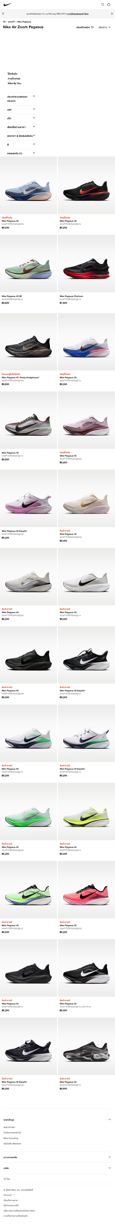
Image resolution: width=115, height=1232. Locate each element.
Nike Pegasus (24, 21)
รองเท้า (11, 21)
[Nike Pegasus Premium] (86, 263)
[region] (57, 129)
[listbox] (104, 27)
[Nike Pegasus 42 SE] (28, 263)
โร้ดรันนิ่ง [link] (12, 74)
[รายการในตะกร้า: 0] (108, 4)
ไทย (8, 1179)
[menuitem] (10, 1195)
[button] (21, 98)
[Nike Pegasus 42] (28, 185)
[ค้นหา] (102, 4)
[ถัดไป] (112, 13)
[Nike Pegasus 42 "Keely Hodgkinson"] (28, 342)
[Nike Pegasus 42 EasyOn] (28, 498)
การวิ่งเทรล (14, 79)
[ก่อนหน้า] (3, 13)
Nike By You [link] (14, 83)
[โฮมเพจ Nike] (8, 4)
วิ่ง (4, 21)
